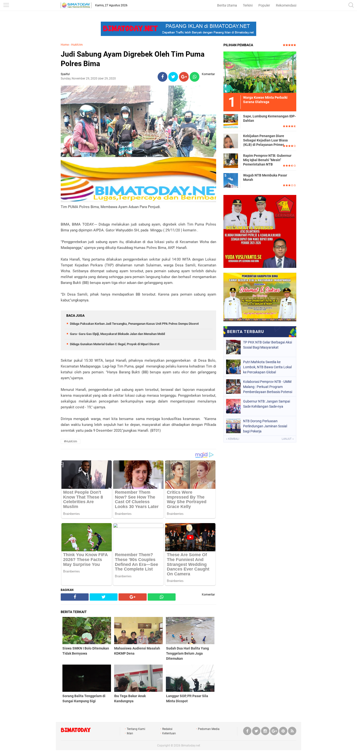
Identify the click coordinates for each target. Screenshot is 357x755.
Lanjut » (288, 438)
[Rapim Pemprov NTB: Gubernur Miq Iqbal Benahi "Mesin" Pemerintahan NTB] (230, 160)
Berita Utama (227, 5)
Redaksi (167, 729)
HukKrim (77, 44)
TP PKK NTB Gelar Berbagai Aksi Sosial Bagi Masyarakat (267, 344)
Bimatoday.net (190, 745)
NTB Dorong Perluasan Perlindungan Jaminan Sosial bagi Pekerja (265, 426)
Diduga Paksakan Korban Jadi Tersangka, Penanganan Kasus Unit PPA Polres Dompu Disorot (134, 323)
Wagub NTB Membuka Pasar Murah (265, 177)
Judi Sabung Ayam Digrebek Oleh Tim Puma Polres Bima (132, 59)
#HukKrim (70, 441)
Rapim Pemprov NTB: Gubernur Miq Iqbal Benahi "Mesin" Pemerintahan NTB (267, 160)
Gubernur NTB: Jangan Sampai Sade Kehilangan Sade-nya (266, 403)
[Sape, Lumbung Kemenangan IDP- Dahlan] (230, 121)
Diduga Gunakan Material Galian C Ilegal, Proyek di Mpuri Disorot (114, 344)
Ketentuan (169, 733)
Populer (264, 5)
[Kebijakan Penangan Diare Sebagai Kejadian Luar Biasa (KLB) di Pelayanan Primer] (230, 141)
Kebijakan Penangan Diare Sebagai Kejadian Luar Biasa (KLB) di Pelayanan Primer (265, 140)
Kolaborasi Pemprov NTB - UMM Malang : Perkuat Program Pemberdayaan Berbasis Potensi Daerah (267, 387)
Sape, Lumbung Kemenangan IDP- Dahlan (269, 118)
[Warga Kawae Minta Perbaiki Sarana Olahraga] (259, 72)
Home (65, 44)
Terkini (248, 5)
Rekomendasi (286, 5)
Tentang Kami (136, 729)
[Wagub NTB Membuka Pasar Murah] (230, 180)
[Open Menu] (6, 5)
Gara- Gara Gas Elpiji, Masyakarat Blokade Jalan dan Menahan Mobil (117, 334)
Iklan (130, 733)
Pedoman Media (209, 729)
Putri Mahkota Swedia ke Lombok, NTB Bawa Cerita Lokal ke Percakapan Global (267, 367)
